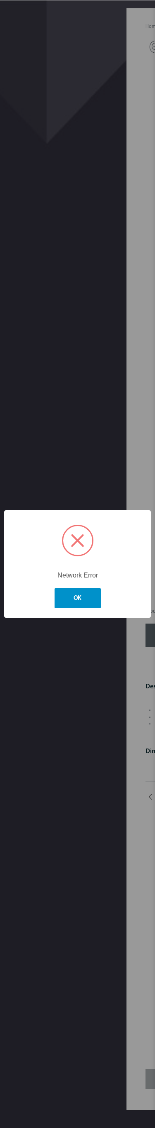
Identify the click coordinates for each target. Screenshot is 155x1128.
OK (78, 598)
